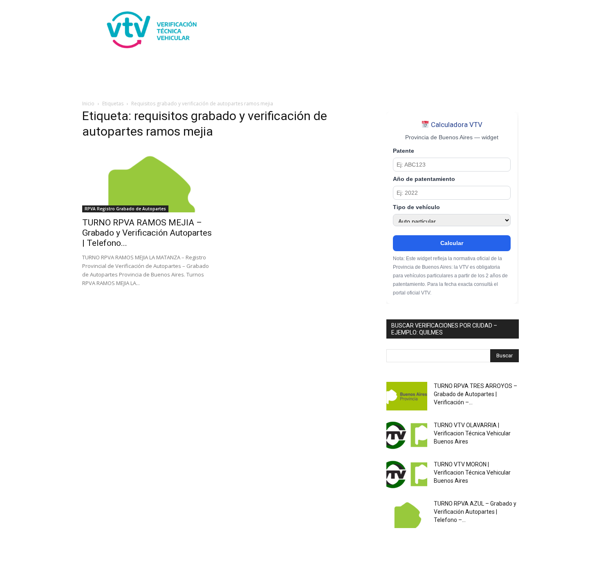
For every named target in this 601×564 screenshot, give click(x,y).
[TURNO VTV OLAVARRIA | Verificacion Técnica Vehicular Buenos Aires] (406, 435)
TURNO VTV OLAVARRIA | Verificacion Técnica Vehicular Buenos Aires (472, 433)
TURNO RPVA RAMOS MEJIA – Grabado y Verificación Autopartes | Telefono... (147, 233)
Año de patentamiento (424, 179)
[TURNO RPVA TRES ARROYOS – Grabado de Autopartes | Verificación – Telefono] (406, 396)
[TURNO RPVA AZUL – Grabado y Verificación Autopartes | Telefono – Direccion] (406, 513)
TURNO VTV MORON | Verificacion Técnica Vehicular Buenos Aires (472, 472)
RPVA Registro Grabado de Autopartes (125, 209)
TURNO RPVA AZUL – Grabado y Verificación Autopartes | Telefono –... (475, 511)
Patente (403, 151)
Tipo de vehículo (416, 207)
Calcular (451, 243)
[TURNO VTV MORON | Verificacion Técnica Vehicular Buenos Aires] (406, 474)
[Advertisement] (370, 29)
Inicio (88, 103)
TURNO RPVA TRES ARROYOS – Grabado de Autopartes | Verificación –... (475, 394)
